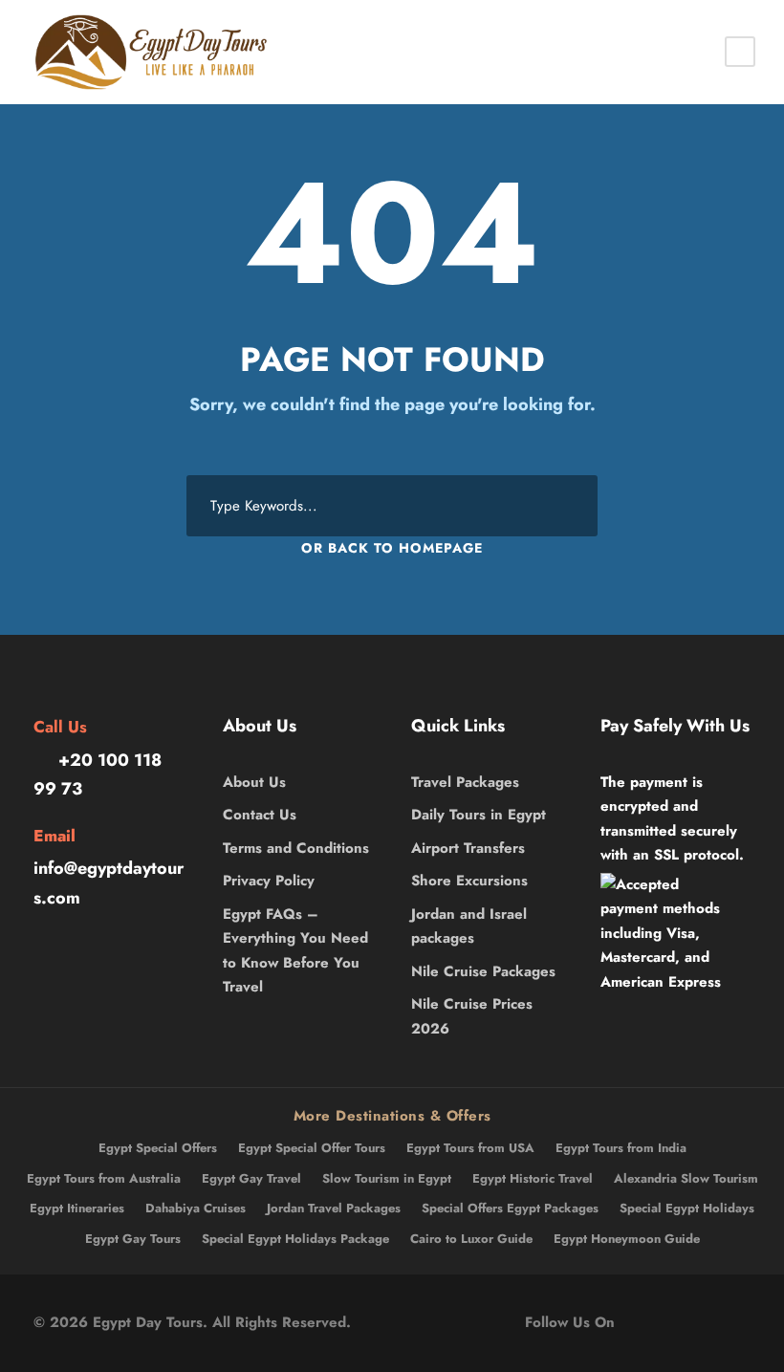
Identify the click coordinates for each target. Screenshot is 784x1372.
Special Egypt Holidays (687, 1208)
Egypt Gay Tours (133, 1239)
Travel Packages (465, 782)
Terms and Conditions (296, 848)
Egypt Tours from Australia (104, 1178)
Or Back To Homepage (392, 547)
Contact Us (259, 814)
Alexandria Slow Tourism (686, 1178)
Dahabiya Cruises (195, 1208)
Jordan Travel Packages (334, 1208)
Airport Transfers (468, 848)
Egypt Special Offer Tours (311, 1148)
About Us (254, 782)
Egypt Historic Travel (532, 1178)
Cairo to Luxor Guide (471, 1239)
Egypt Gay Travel (251, 1178)
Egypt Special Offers (157, 1148)
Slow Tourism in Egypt (386, 1178)
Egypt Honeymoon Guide (627, 1239)
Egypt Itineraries (77, 1208)
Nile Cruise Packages (483, 971)
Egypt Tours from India (620, 1148)
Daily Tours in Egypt (478, 814)
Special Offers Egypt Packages (510, 1208)
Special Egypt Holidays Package (295, 1239)
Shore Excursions (469, 880)
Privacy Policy (269, 880)
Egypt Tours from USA (470, 1148)
